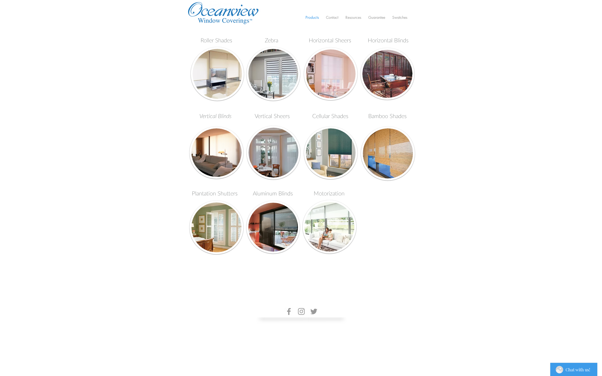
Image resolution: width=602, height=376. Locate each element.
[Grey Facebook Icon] (288, 311)
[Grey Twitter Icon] (313, 311)
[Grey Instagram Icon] (301, 311)
